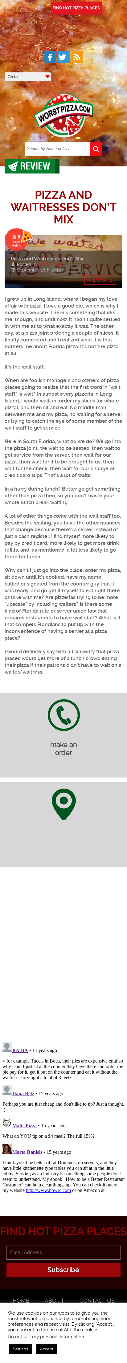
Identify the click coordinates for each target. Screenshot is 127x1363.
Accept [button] (46, 1349)
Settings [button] (20, 1349)
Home (21, 1300)
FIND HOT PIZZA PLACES (76, 8)
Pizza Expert (52, 264)
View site (100, 280)
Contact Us (97, 1300)
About (54, 1300)
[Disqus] (63, 958)
